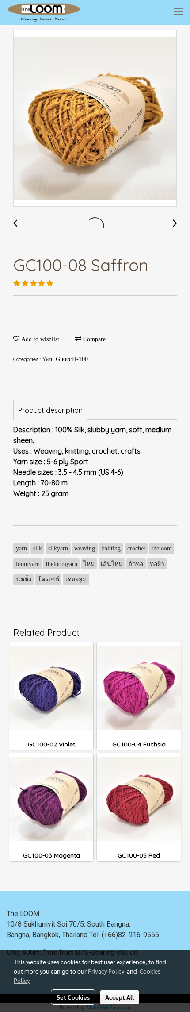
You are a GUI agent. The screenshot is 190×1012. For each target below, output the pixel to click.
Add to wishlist (39, 339)
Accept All (119, 997)
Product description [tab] (50, 410)
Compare (93, 339)
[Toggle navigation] (178, 12)
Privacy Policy (106, 971)
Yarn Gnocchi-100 (65, 359)
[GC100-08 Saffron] (95, 118)
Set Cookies (73, 997)
